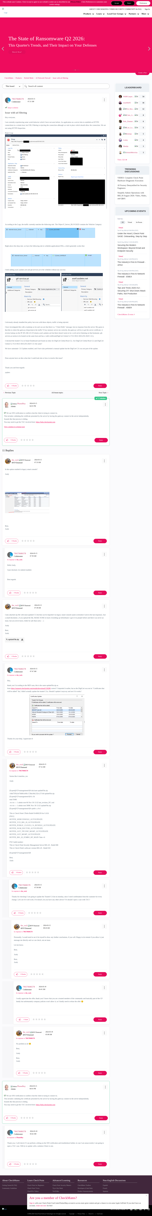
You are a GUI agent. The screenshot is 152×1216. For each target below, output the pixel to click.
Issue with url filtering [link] (60, 78)
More (144, 14)
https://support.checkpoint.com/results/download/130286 (31, 688)
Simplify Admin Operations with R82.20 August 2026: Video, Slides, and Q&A (132, 196)
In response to (14, 560)
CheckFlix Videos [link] (33, 1191)
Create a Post (142, 73)
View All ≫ (122, 160)
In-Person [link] (139, 222)
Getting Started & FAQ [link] (9, 1185)
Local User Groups (115, 14)
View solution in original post (14, 427)
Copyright (71, 1214)
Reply (100, 386)
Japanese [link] (105, 1191)
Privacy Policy (76, 2)
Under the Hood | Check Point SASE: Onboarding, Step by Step (132, 234)
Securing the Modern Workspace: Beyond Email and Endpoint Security (131, 248)
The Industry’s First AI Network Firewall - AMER (131, 306)
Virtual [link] (130, 222)
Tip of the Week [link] (58, 1188)
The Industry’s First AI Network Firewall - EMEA (131, 275)
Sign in (31, 1203)
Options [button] (107, 78)
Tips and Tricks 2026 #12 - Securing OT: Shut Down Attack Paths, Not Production (131, 291)
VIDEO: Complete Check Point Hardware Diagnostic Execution (130, 179)
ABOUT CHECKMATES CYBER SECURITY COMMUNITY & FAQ (115, 9)
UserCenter (100, 1214)
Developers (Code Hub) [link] (85, 1188)
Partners (132, 14)
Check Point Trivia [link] (33, 1188)
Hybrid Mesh (28, 78)
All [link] (123, 222)
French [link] (105, 1188)
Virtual (121, 227)
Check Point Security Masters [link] (62, 1185)
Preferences (143, 3)
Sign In (147, 9)
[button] (116, 3)
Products (87, 14)
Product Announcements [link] (85, 1191)
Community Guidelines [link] (9, 1188)
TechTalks (56, 1191)
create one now (41, 1206)
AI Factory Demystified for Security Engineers (132, 186)
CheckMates (8, 78)
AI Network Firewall (43, 78)
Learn (99, 14)
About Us (91, 1214)
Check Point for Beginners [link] (35, 1185)
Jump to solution (13, 108)
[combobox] (66, 86)
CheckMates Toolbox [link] (84, 1185)
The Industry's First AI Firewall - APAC (131, 263)
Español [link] (105, 1185)
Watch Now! (17, 52)
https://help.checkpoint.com (45, 422)
